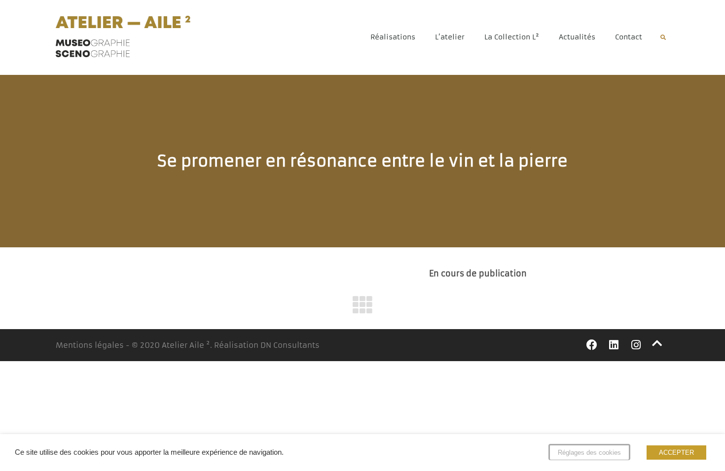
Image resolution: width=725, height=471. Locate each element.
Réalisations (392, 37)
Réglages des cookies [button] (589, 452)
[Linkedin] (613, 345)
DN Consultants (290, 345)
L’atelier (450, 37)
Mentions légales (90, 345)
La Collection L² (511, 37)
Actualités (577, 37)
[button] (663, 38)
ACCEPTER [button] (676, 452)
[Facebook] (591, 345)
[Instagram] (636, 345)
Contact (628, 37)
